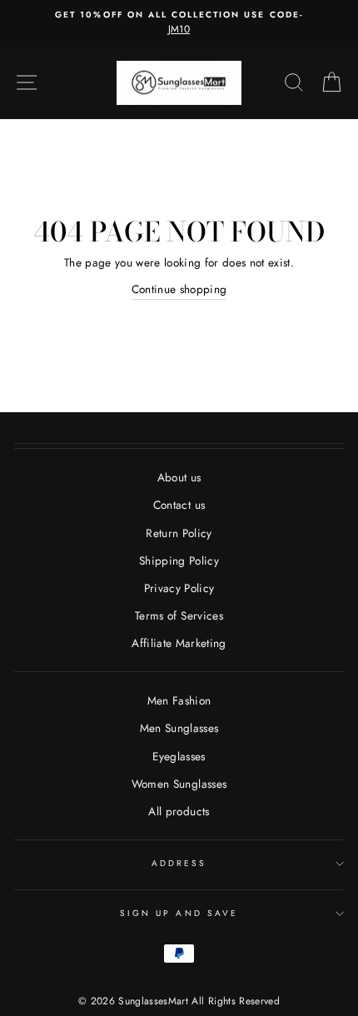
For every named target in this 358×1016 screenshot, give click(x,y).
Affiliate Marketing (179, 643)
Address (179, 863)
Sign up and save (179, 913)
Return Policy (178, 533)
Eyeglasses (178, 756)
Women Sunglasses (179, 783)
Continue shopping (179, 289)
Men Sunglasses (179, 728)
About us (179, 477)
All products (178, 811)
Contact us (179, 504)
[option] (179, 23)
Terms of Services (179, 615)
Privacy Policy (179, 588)
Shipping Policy (179, 560)
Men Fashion (179, 700)
